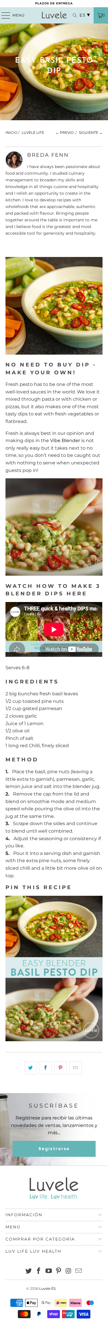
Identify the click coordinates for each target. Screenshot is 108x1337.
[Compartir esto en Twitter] (30, 1068)
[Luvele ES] (54, 15)
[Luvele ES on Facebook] (39, 1271)
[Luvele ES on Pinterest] (58, 1271)
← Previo (65, 132)
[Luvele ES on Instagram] (69, 1271)
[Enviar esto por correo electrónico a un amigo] (75, 1068)
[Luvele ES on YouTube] (48, 1271)
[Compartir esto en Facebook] (45, 1068)
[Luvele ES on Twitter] (28, 1271)
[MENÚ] (3, 15)
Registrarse (54, 1149)
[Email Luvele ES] (78, 1271)
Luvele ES (47, 1288)
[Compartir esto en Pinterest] (60, 1068)
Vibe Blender (65, 440)
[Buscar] (72, 15)
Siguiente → (91, 132)
